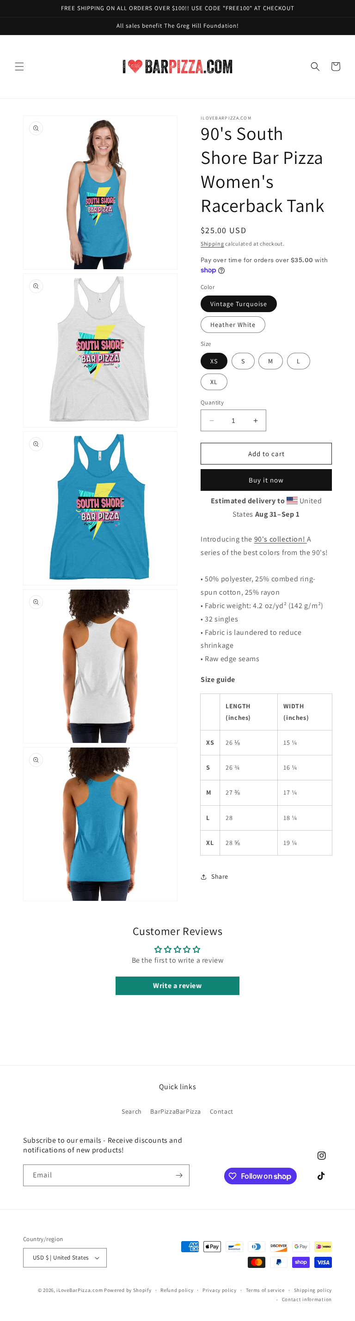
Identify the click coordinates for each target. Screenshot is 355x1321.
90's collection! (280, 539)
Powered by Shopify (128, 1290)
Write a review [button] (177, 985)
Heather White (233, 324)
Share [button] (219, 876)
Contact (221, 1111)
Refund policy (176, 1290)
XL (214, 382)
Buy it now (266, 480)
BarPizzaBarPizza (175, 1111)
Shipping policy (313, 1290)
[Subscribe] (179, 1175)
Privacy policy (219, 1290)
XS (214, 361)
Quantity (212, 402)
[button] (19, 66)
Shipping (212, 243)
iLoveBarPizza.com (79, 1290)
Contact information (307, 1299)
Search (132, 1111)
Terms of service (265, 1290)
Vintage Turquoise (238, 304)
